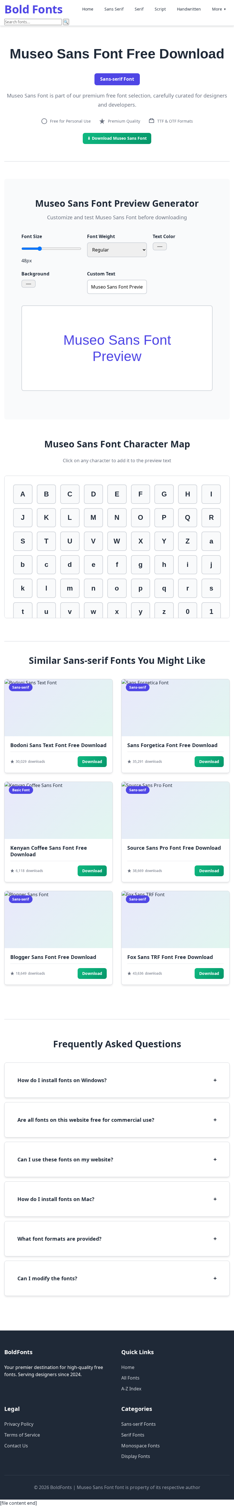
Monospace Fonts (140, 1446)
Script (160, 9)
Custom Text (101, 274)
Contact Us (16, 1446)
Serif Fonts (132, 1435)
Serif (139, 9)
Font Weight (101, 236)
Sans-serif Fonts (138, 1424)
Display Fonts (135, 1456)
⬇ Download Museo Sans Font (117, 138)
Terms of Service (22, 1435)
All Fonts (130, 1378)
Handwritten (189, 9)
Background (35, 274)
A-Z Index (131, 1389)
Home (87, 9)
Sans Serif (114, 9)
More (219, 9)
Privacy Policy (18, 1424)
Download (92, 761)
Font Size (31, 236)
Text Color (164, 236)
